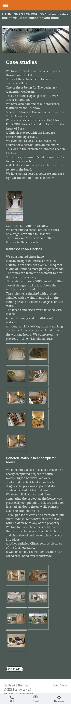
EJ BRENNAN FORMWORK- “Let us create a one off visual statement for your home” (35, 16)
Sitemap (23, 685)
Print (11, 685)
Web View (60, 685)
